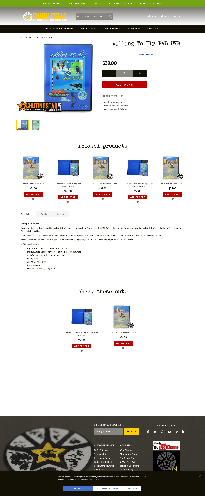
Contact (154, 16)
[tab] (26, 214)
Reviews (60, 214)
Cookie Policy (94, 480)
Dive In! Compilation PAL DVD (34, 184)
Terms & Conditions (129, 466)
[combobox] (94, 16)
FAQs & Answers (102, 450)
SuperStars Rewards (104, 466)
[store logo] (45, 16)
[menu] (102, 29)
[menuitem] (59, 29)
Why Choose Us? (128, 450)
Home (22, 38)
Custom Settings (107, 488)
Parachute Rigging (103, 462)
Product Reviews (146, 54)
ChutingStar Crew (128, 454)
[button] (35, 125)
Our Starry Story (128, 458)
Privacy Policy (126, 469)
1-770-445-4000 (127, 462)
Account (168, 16)
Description (26, 214)
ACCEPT (78, 488)
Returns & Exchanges (104, 458)
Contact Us (99, 469)
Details (44, 214)
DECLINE (132, 488)
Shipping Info (100, 454)
